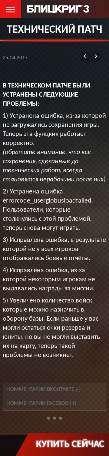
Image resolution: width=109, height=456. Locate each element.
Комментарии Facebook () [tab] (41, 403)
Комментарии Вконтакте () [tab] (44, 389)
